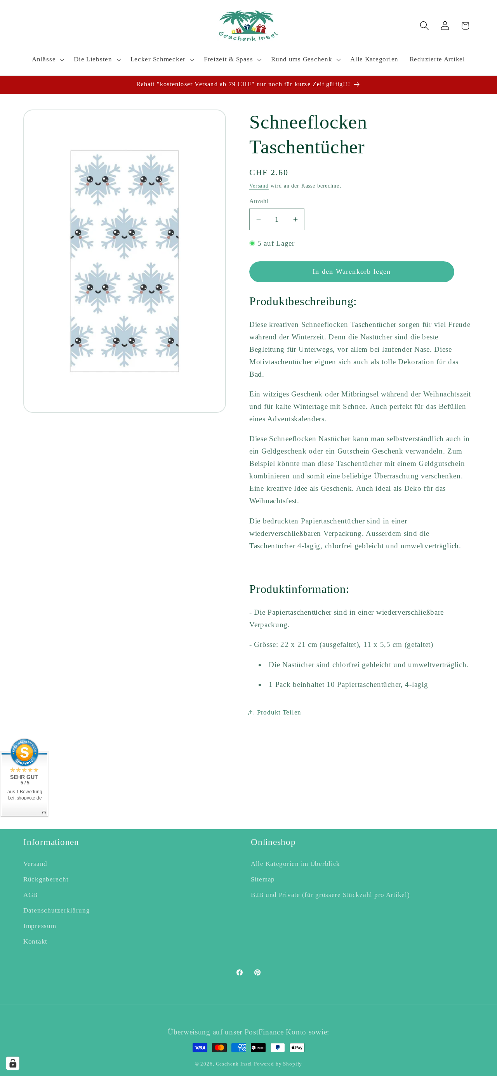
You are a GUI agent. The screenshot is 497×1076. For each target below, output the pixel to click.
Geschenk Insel (234, 1064)
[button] (47, 60)
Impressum (39, 926)
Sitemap (263, 879)
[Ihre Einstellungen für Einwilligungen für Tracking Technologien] (12, 1063)
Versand (259, 186)
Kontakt (35, 941)
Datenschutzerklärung (56, 910)
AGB (30, 895)
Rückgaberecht (45, 879)
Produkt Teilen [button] (279, 712)
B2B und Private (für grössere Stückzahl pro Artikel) (330, 895)
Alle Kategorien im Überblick (295, 863)
